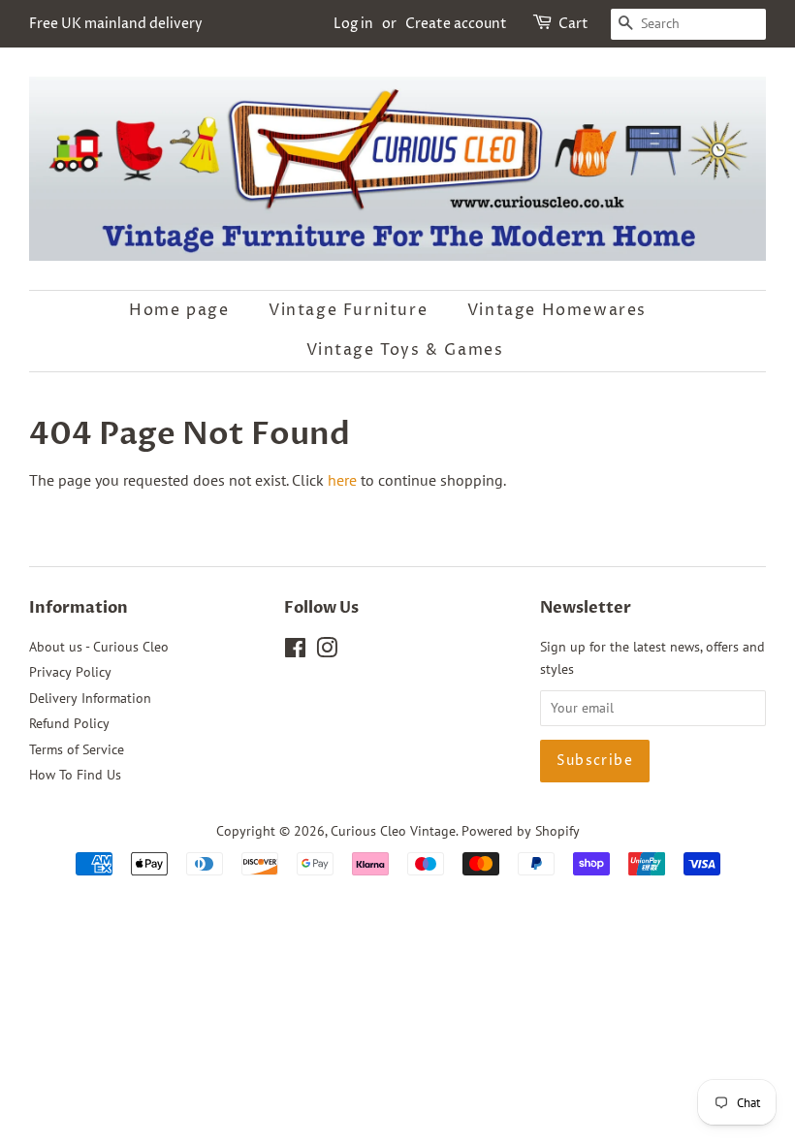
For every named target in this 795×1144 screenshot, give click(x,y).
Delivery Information (90, 698)
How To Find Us (75, 774)
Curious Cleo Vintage (393, 831)
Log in (353, 24)
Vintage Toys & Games (405, 350)
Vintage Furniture (348, 310)
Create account (456, 24)
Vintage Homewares (557, 310)
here (342, 480)
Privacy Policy (70, 672)
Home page (179, 310)
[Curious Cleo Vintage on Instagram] (326, 651)
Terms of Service (76, 749)
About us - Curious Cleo (99, 646)
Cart (573, 24)
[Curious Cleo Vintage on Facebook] (295, 651)
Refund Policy (69, 723)
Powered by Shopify (520, 831)
